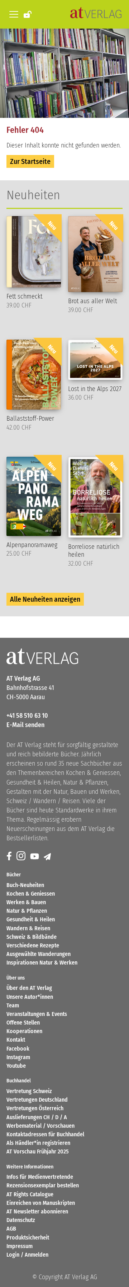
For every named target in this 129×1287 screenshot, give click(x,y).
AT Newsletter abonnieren (37, 1211)
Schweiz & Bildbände (31, 936)
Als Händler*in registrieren (38, 1143)
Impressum (19, 1246)
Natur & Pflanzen (26, 910)
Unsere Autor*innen (29, 996)
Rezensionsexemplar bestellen (42, 1185)
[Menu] (12, 14)
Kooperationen (24, 1031)
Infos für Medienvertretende (39, 1176)
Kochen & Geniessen (30, 893)
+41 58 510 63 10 (27, 716)
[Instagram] (21, 856)
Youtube (16, 1065)
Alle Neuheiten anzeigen (45, 599)
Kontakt (15, 1039)
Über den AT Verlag (29, 988)
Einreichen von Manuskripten (40, 1203)
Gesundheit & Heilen (30, 919)
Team (12, 1005)
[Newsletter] (48, 856)
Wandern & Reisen (28, 928)
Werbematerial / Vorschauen (40, 1125)
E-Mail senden (25, 725)
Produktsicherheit (27, 1237)
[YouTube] (35, 856)
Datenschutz (20, 1220)
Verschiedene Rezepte (32, 945)
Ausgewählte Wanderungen (38, 954)
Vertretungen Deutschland (37, 1099)
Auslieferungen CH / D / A (36, 1117)
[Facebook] (9, 856)
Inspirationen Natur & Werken (41, 962)
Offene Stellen (23, 1022)
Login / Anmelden (27, 1254)
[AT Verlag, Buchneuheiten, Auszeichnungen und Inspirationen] (96, 14)
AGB (11, 1228)
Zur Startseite (30, 161)
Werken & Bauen (26, 902)
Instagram (18, 1057)
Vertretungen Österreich (34, 1108)
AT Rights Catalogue (29, 1194)
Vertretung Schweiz (29, 1091)
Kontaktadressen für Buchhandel (45, 1134)
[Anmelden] (28, 14)
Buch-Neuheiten (25, 885)
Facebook (17, 1048)
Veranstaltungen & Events (36, 1014)
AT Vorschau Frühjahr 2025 (37, 1151)
